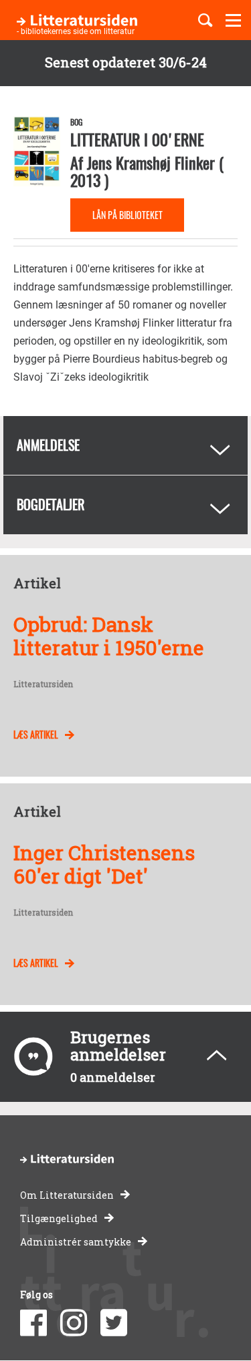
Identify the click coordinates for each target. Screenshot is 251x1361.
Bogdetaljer (50, 504)
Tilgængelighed (59, 1218)
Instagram (73, 1323)
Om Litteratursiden (67, 1195)
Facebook (33, 1323)
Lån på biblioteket (127, 215)
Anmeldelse (48, 445)
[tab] (125, 445)
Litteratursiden (43, 684)
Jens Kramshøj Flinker (151, 162)
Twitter (113, 1323)
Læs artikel (35, 734)
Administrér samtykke (75, 1241)
